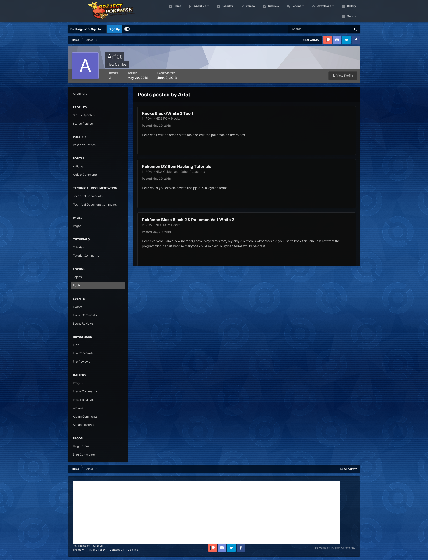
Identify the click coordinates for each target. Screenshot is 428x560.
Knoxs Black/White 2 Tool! (167, 113)
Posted (156, 125)
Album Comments (85, 416)
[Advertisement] (206, 512)
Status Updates (335, 29)
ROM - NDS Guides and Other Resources (175, 171)
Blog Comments (84, 454)
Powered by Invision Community (335, 547)
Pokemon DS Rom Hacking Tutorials (176, 166)
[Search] (355, 29)
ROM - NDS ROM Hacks (162, 118)
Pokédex (227, 6)
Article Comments (85, 174)
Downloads (323, 6)
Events (77, 307)
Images (78, 383)
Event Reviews (83, 323)
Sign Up (114, 29)
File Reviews (81, 361)
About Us (199, 6)
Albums (78, 408)
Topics (77, 277)
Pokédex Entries (84, 145)
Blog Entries (81, 446)
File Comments (83, 353)
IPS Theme (79, 545)
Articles (78, 166)
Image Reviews (83, 399)
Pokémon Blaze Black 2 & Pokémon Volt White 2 (188, 219)
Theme (77, 549)
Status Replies (83, 123)
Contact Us (117, 549)
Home (177, 6)
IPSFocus (97, 545)
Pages (77, 226)
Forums (296, 6)
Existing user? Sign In (86, 29)
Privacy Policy (97, 549)
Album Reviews (83, 424)
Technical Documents (88, 196)
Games (250, 6)
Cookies (133, 549)
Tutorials (273, 6)
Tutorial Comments (86, 255)
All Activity (80, 93)
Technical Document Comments (95, 204)
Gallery (351, 6)
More (350, 16)
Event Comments (85, 315)
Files (76, 345)
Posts (77, 285)
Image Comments (85, 391)
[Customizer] (127, 29)
